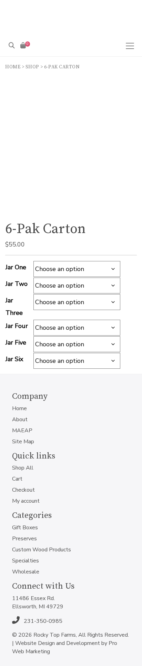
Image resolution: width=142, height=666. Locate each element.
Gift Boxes (25, 527)
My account (26, 501)
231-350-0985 (42, 621)
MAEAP (22, 430)
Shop (32, 67)
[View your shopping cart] (23, 45)
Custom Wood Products (41, 549)
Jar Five (16, 342)
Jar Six (14, 359)
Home (12, 67)
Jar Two (17, 284)
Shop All (22, 468)
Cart (17, 479)
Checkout (23, 490)
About (20, 419)
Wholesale (25, 572)
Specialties (25, 560)
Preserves (24, 538)
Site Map (23, 441)
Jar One (16, 267)
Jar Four (17, 326)
